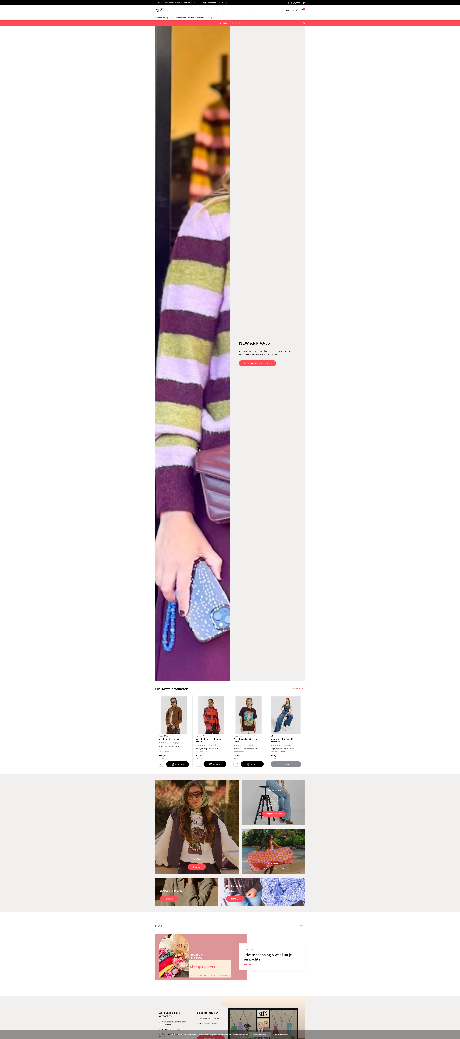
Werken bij (201, 18)
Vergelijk (176, 743)
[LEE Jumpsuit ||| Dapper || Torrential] (286, 714)
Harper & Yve (163, 736)
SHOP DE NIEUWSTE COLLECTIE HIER (257, 363)
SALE (172, 18)
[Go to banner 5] (263, 892)
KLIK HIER (169, 899)
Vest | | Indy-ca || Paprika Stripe (208, 740)
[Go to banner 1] (197, 827)
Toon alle (299, 926)
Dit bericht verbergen (260, 1035)
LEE (272, 736)
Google (302, 3)
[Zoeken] (252, 10)
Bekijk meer (298, 689)
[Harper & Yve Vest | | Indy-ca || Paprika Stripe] (211, 714)
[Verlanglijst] (297, 10)
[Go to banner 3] (273, 851)
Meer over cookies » (281, 1035)
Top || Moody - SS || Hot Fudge (245, 740)
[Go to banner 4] (186, 892)
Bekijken (286, 764)
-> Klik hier (237, 23)
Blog (210, 18)
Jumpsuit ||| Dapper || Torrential (282, 740)
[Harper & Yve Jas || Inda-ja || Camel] (174, 714)
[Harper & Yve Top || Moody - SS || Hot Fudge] (248, 714)
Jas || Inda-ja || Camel (169, 739)
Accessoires (181, 18)
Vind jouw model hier (273, 813)
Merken (191, 18)
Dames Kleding (161, 18)
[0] (301, 10)
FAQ (287, 3)
